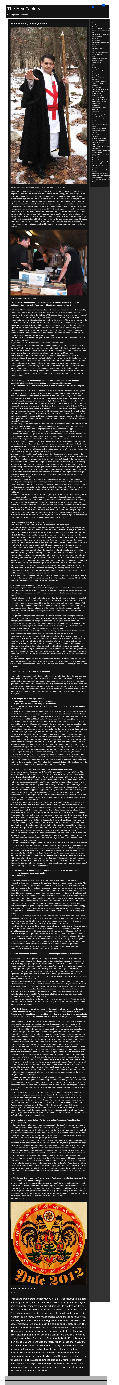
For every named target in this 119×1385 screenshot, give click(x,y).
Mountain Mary (96, 148)
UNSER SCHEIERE (98, 165)
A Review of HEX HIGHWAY (100, 173)
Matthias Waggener (98, 77)
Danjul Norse (96, 105)
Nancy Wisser (96, 103)
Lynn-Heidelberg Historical (100, 162)
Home (94, 23)
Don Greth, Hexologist (98, 156)
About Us (95, 38)
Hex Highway (96, 40)
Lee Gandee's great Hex (99, 115)
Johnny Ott (95, 144)
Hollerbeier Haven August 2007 (101, 30)
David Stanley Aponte (98, 130)
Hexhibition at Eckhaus (99, 168)
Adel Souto (95, 79)
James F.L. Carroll (97, 83)
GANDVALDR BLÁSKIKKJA (100, 89)
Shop (93, 32)
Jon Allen (95, 132)
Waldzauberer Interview (99, 101)
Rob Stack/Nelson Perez (99, 138)
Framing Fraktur (97, 152)
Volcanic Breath (96, 62)
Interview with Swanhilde (99, 99)
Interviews (95, 64)
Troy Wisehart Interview (99, 81)
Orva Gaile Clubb (97, 95)
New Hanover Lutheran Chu (100, 169)
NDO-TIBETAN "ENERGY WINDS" (102, 179)
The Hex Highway (97, 122)
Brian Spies (95, 134)
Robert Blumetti (96, 93)
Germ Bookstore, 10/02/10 (100, 124)
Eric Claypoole (96, 87)
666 (93, 50)
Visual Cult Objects (97, 117)
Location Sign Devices (98, 113)
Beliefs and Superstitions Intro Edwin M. (104, 150)
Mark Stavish (96, 44)
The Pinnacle (96, 121)
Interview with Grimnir (98, 91)
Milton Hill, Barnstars (98, 142)
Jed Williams (96, 136)
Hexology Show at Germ (99, 107)
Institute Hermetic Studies (99, 58)
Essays (94, 46)
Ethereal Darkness (97, 60)
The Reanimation (97, 54)
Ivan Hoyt (95, 85)
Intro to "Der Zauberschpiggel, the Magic (104, 175)
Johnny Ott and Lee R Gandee (101, 146)
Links (93, 56)
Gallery (94, 126)
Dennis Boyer (96, 74)
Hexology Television (98, 111)
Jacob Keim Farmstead (99, 119)
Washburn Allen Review (99, 128)
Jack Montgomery (97, 68)
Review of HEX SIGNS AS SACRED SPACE (105, 29)
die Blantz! (95, 109)
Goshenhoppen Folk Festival (100, 154)
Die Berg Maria (96, 160)
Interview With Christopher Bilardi (102, 34)
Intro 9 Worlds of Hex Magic (100, 42)
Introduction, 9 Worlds (98, 48)
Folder (94, 181)
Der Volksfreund (97, 36)
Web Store (95, 25)
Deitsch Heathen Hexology (100, 52)
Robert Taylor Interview (99, 66)
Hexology (95, 171)
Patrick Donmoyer (97, 72)
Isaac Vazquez (96, 75)
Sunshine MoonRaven (98, 97)
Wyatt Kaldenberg (97, 70)
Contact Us (95, 27)
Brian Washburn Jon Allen (99, 140)
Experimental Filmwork (99, 164)
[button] (103, 5)
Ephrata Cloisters (97, 158)
